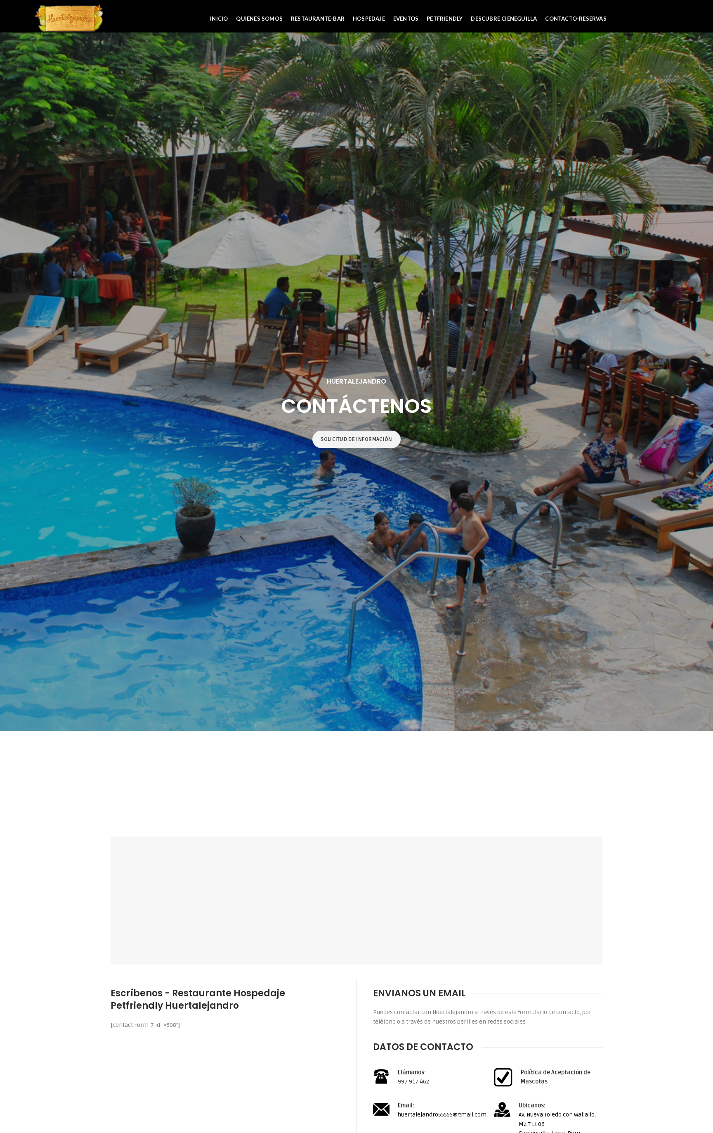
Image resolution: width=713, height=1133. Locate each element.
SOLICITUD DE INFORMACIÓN (356, 439)
